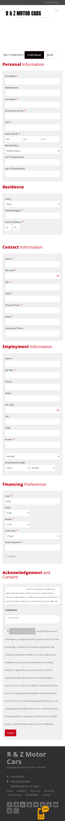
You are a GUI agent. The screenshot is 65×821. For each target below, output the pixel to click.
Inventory (21, 790)
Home (10, 790)
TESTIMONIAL (32, 794)
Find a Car (35, 790)
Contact (46, 794)
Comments (11, 609)
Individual (34, 55)
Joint (50, 55)
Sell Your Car (15, 794)
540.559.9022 (52, 2)
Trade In (12, 556)
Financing (49, 790)
